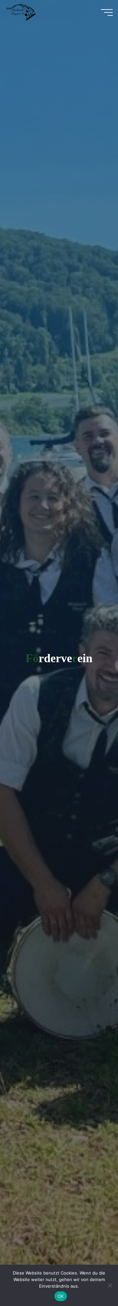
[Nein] (110, 1285)
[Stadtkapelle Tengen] (21, 12)
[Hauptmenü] (107, 12)
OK (61, 1296)
